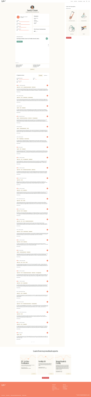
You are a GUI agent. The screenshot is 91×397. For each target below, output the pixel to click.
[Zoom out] (48, 45)
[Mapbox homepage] (17, 62)
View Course (33, 373)
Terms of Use (3, 395)
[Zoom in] (48, 44)
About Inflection (80, 1)
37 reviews (21, 17)
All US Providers (24, 395)
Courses (72, 1)
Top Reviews (45, 75)
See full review (18, 102)
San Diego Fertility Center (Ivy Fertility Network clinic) (28, 38)
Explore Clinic (19, 41)
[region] (32, 53)
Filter (41, 75)
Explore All (68, 37)
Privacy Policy (8, 395)
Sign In (84, 1)
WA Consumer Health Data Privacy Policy (16, 395)
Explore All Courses (45, 377)
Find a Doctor (75, 1)
